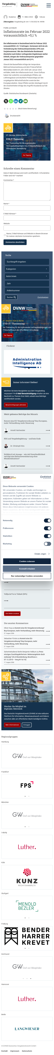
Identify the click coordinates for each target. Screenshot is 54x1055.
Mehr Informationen (12, 725)
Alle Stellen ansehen (12, 613)
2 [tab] (29, 368)
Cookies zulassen (27, 561)
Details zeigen (40, 554)
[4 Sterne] (13, 108)
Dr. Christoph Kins (17, 446)
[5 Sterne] (16, 108)
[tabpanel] (27, 363)
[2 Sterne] (7, 108)
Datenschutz (27, 1051)
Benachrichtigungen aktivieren (16, 405)
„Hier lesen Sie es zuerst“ (7, 6)
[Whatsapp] (11, 101)
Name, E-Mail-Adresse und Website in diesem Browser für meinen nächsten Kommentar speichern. (27, 235)
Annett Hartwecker (17, 430)
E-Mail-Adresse (10, 214)
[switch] (47, 528)
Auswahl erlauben (27, 569)
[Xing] (20, 101)
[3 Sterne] (10, 108)
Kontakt (4, 1051)
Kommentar (9, 180)
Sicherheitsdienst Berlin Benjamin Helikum (20, 652)
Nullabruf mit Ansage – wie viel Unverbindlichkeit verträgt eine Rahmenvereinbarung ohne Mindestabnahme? (24, 456)
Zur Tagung (27, 155)
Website (7, 224)
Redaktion (12, 17)
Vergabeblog (9, 4)
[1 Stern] (5, 108)
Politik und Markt (10, 28)
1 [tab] (25, 368)
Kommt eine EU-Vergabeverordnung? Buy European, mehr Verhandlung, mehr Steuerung (25, 422)
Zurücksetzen (43, 297)
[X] (6, 101)
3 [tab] (31, 978)
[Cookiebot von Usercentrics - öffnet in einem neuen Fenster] (40, 477)
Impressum (14, 1051)
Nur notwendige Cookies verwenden (27, 576)
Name (6, 204)
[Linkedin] (16, 101)
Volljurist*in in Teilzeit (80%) (15, 594)
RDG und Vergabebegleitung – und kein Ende (22, 439)
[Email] (25, 101)
